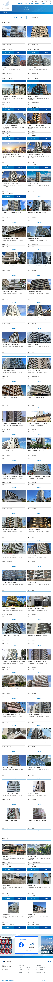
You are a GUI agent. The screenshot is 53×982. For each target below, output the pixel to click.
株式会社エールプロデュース (41, 972)
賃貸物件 (37, 3)
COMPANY (37, 1)
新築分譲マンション (22, 3)
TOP (29, 1)
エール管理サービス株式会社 (41, 974)
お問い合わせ (19, 52)
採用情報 (20, 972)
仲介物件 (31, 3)
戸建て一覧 (35, 17)
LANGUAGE (47, 1)
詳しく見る (7, 52)
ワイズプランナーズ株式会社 (41, 970)
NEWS (32, 1)
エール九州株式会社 (39, 969)
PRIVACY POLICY (45, 980)
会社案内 (20, 970)
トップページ (21, 967)
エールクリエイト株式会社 (40, 967)
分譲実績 (49, 3)
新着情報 (20, 969)
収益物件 (43, 3)
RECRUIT (41, 1)
